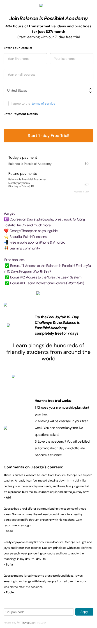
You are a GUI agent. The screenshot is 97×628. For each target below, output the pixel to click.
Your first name (19, 59)
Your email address (21, 74)
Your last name (65, 59)
